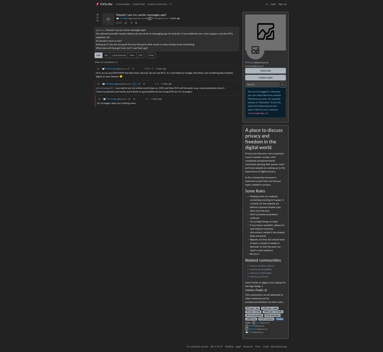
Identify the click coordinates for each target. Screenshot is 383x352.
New (132, 55)
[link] (126, 23)
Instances (248, 346)
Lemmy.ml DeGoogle (260, 273)
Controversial (119, 55)
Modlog (280, 319)
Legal (238, 346)
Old (140, 55)
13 (120, 23)
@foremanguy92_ (105, 88)
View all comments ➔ (106, 62)
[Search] (267, 4)
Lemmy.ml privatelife (261, 269)
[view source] (136, 23)
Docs (258, 346)
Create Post (138, 4)
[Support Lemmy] (170, 4)
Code (266, 346)
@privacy (100, 30)
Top (106, 55)
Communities (123, 4)
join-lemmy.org (279, 346)
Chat (151, 55)
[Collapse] (98, 69)
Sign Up (282, 4)
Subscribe (265, 71)
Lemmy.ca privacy (259, 276)
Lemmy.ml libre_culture (262, 266)
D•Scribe (106, 4)
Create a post (266, 77)
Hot (98, 55)
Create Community (157, 4)
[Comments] (108, 19)
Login (273, 4)
